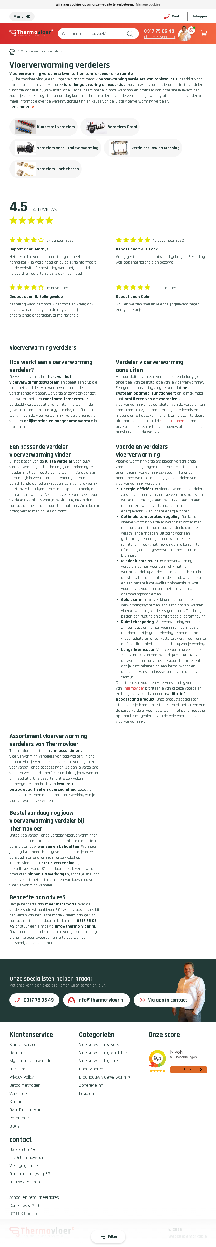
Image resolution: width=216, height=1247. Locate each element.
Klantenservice (22, 1044)
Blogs (14, 1126)
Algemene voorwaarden (31, 1061)
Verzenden (19, 1093)
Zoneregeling (91, 1085)
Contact (178, 16)
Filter (113, 1236)
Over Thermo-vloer (26, 1110)
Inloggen (200, 16)
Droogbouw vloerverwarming (105, 1077)
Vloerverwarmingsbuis (99, 1061)
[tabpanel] (43, 127)
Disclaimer (18, 1069)
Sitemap (17, 1102)
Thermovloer (133, 688)
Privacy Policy (21, 1077)
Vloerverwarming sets (99, 1044)
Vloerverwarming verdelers (103, 1053)
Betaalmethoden (25, 1085)
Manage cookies (148, 4)
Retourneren (21, 1118)
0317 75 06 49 (159, 31)
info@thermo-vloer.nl (101, 1000)
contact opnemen (175, 421)
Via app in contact (167, 1000)
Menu (18, 16)
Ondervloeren (91, 1069)
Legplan (86, 1093)
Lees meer (19, 107)
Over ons (17, 1053)
